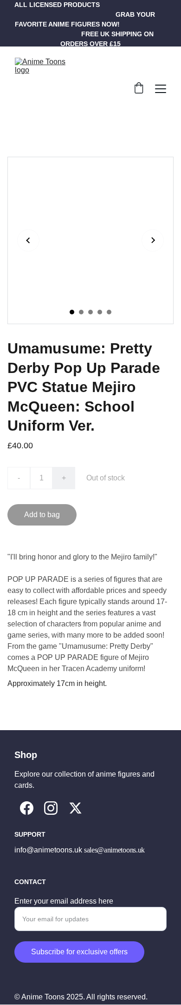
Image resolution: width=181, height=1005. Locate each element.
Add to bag (42, 515)
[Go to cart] (139, 89)
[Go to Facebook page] (26, 808)
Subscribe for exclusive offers (79, 952)
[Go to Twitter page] (75, 808)
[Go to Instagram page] (51, 808)
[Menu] (160, 89)
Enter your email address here (63, 901)
